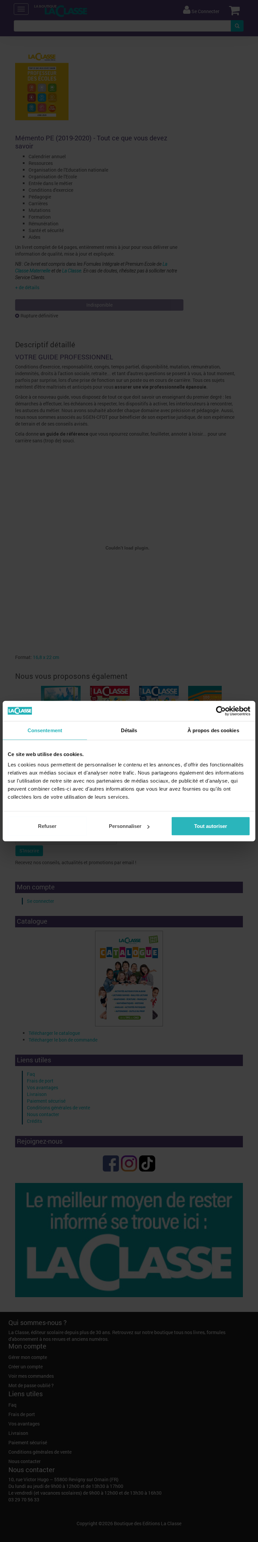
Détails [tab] (129, 730)
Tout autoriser (210, 826)
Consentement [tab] (45, 730)
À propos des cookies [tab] (213, 730)
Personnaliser (125, 826)
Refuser (47, 826)
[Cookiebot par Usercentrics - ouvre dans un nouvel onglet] (220, 711)
